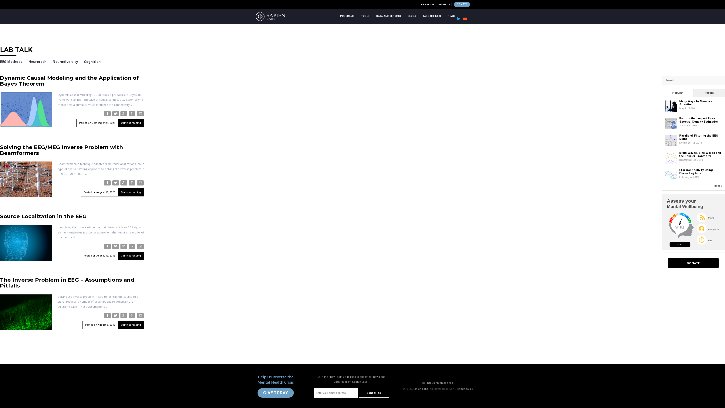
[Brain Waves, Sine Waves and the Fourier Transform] (671, 157)
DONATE (462, 4)
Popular (677, 92)
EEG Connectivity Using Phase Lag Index (696, 171)
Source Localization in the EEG (43, 216)
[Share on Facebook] (107, 114)
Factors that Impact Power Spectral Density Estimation (699, 120)
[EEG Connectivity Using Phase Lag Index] (671, 175)
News (451, 16)
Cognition (92, 62)
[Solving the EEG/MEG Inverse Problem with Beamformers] (26, 179)
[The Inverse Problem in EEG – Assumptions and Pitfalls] (26, 311)
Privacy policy (464, 388)
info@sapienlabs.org (440, 382)
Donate (693, 263)
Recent (709, 92)
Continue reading (131, 122)
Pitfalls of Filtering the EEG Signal (698, 137)
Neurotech (37, 62)
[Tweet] (116, 114)
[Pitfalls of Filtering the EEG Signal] (671, 140)
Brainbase (428, 4)
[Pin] (132, 114)
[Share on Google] (124, 114)
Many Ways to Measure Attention (695, 103)
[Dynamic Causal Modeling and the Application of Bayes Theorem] (26, 109)
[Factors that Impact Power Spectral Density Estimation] (671, 123)
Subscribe (374, 392)
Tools (365, 16)
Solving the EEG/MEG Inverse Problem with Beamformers (61, 150)
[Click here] (693, 221)
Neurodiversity (65, 62)
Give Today (275, 392)
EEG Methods (11, 62)
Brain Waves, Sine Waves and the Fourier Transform (700, 154)
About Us (444, 4)
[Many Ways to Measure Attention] (671, 106)
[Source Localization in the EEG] (26, 242)
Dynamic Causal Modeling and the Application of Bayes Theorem (69, 81)
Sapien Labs (420, 388)
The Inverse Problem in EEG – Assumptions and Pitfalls (67, 283)
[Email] (140, 114)
